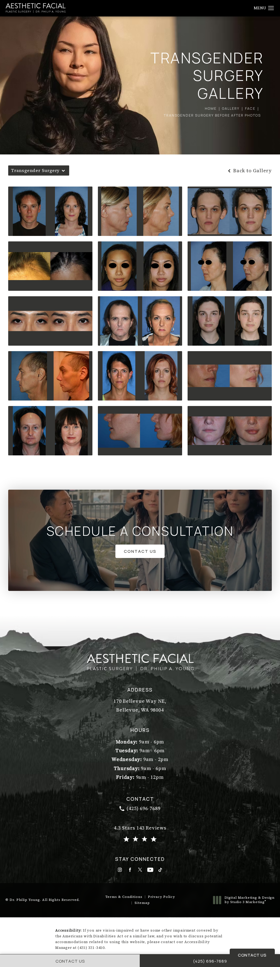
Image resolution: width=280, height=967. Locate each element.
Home (211, 108)
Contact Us (140, 551)
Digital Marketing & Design (249, 900)
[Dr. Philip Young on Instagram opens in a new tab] (120, 869)
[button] (271, 8)
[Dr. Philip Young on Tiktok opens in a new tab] (160, 869)
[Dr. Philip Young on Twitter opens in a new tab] (140, 869)
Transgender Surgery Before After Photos (212, 115)
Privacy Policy (161, 897)
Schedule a (140, 531)
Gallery (231, 108)
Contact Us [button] (252, 955)
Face (250, 108)
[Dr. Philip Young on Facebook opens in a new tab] (130, 869)
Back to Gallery (252, 170)
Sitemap (142, 903)
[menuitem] (120, 869)
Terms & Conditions (123, 897)
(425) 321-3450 (91, 947)
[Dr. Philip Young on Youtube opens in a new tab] (150, 869)
